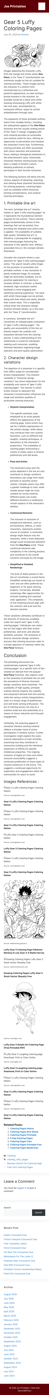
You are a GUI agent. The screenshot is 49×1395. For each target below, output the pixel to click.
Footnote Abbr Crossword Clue (19, 1260)
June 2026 (9, 1303)
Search (7, 1207)
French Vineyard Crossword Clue (20, 1239)
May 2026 (9, 1307)
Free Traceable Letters (15, 1243)
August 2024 (10, 1367)
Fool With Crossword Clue (17, 1265)
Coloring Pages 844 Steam (24, 1132)
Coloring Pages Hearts (22, 1128)
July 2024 (9, 1371)
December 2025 (12, 1328)
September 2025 (12, 1341)
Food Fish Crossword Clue (17, 1273)
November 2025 (12, 1333)
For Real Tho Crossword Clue (18, 1252)
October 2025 (11, 1337)
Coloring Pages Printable (23, 1135)
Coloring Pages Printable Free (26, 1144)
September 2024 (12, 1363)
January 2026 (11, 1324)
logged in (21, 1188)
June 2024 (9, 1375)
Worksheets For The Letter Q (18, 1256)
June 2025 (9, 1354)
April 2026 (9, 1311)
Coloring (11, 1155)
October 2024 (11, 1358)
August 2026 (10, 1294)
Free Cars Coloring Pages (20, 1167)
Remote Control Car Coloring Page (24, 1163)
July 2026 (9, 1298)
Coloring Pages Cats (21, 1141)
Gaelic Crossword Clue (15, 1235)
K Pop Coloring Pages (21, 1138)
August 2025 (10, 1345)
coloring (11, 1159)
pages (25, 1159)
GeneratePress (24, 1390)
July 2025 (9, 1350)
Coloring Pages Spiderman (24, 1148)
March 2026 (10, 1316)
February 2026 (11, 1320)
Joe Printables (15, 6)
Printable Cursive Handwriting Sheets (23, 1269)
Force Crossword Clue (15, 1248)
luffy (18, 1159)
